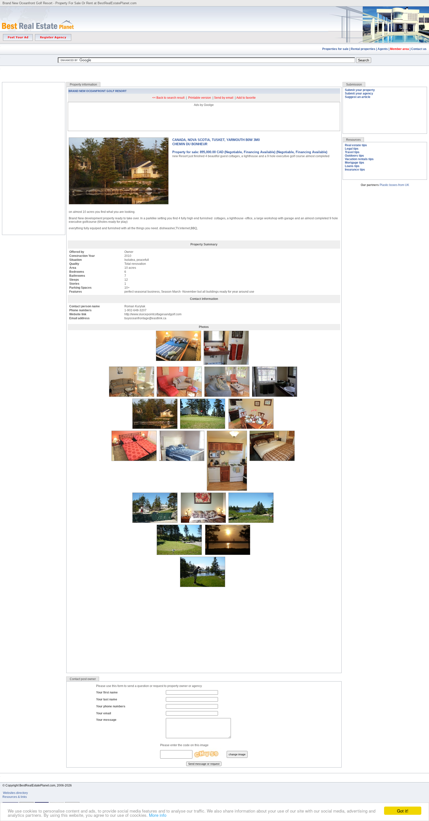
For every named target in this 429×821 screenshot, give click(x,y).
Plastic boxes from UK (394, 185)
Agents (383, 49)
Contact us (419, 49)
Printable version (199, 97)
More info (157, 815)
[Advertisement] (214, 70)
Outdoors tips (354, 155)
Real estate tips (356, 145)
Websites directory (16, 793)
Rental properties (363, 49)
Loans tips (352, 166)
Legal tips (351, 148)
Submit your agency (359, 93)
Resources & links (14, 797)
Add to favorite (246, 97)
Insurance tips (355, 169)
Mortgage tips (354, 162)
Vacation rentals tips (359, 159)
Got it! (402, 811)
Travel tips (352, 152)
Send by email (223, 97)
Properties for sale (335, 49)
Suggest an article (357, 97)
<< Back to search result (168, 97)
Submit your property (360, 90)
